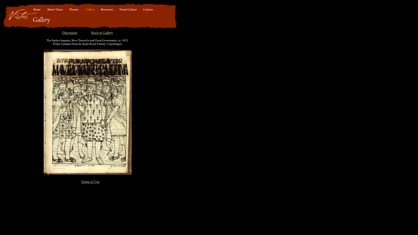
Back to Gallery (102, 33)
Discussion (69, 33)
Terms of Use (90, 182)
